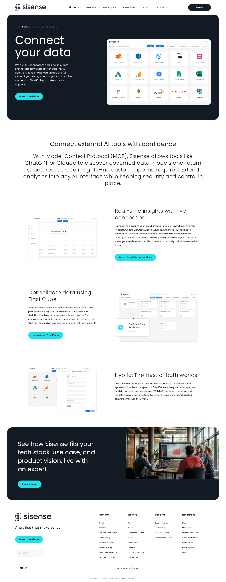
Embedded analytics (108, 532)
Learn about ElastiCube (46, 335)
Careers (131, 547)
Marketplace (188, 528)
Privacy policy (188, 547)
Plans (146, 7)
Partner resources (163, 537)
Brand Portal (188, 542)
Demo (199, 7)
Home (17, 27)
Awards (131, 528)
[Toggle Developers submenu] (118, 7)
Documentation (162, 532)
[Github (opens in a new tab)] (26, 567)
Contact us (133, 557)
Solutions (91, 7)
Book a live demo (29, 96)
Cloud (101, 523)
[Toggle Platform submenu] (81, 7)
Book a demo (29, 484)
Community (160, 528)
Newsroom (133, 542)
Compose (103, 528)
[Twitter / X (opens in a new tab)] (16, 567)
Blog (184, 523)
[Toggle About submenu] (167, 7)
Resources (129, 7)
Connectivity (104, 537)
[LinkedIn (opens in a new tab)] (21, 567)
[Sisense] (30, 7)
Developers (109, 7)
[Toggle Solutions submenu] (99, 7)
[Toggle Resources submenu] (137, 7)
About (160, 7)
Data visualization (107, 542)
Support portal (161, 523)
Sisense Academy (190, 532)
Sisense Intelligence (108, 552)
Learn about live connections (135, 257)
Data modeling (105, 547)
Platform (74, 7)
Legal (184, 552)
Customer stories (136, 532)
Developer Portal (190, 537)
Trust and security (107, 557)
